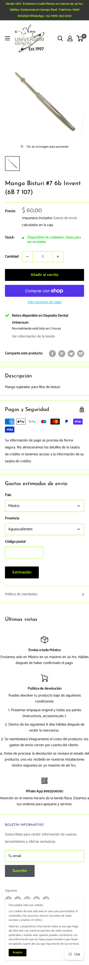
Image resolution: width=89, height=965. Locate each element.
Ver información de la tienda (33, 336)
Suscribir (19, 870)
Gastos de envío (65, 218)
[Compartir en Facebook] (52, 353)
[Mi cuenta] (69, 38)
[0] (80, 38)
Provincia (12, 518)
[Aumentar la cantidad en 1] (58, 256)
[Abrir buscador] (60, 38)
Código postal (15, 541)
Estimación (21, 572)
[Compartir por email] (80, 353)
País (8, 495)
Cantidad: (12, 256)
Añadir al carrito (44, 274)
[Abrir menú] (7, 38)
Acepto (17, 952)
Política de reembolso (21, 594)
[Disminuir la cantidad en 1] (27, 256)
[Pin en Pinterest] (61, 353)
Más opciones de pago (45, 302)
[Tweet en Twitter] (71, 353)
